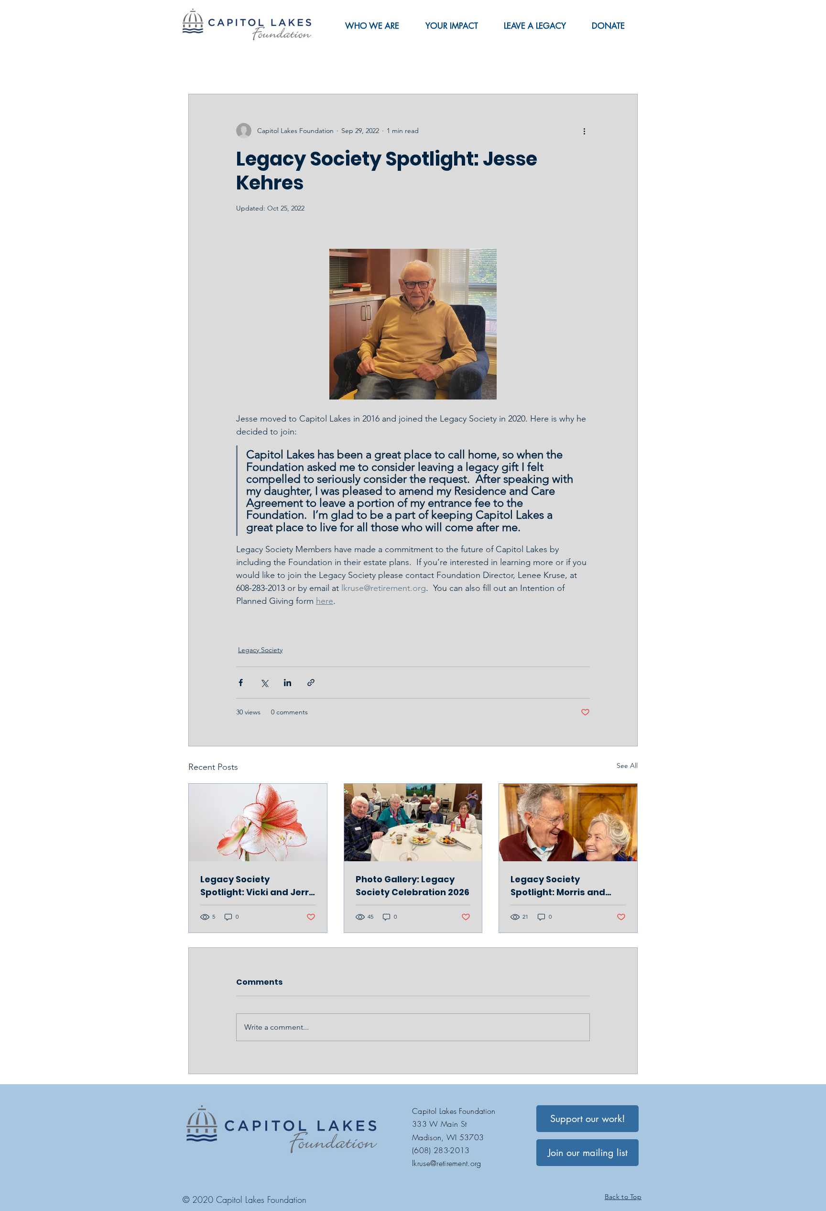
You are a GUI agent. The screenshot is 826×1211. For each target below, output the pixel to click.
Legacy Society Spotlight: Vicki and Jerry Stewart (257, 886)
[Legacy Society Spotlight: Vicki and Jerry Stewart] (258, 822)
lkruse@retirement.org (446, 1163)
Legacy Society (260, 649)
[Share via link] (310, 682)
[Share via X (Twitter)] (264, 682)
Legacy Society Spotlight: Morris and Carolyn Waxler (558, 886)
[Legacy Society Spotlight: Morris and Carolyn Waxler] (568, 822)
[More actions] (584, 130)
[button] (372, 26)
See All (627, 765)
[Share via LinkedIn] (287, 682)
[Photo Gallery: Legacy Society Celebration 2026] (413, 822)
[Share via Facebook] (240, 682)
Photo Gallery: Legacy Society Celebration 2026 (412, 885)
